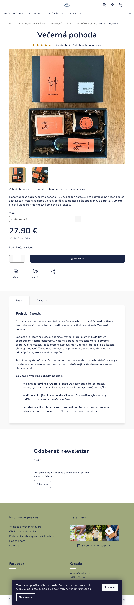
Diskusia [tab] (42, 300)
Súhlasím (109, 587)
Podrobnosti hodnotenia (87, 45)
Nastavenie (26, 597)
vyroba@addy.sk (80, 573)
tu (89, 589)
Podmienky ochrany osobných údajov (32, 536)
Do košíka (79, 258)
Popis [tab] (19, 300)
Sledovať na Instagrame (97, 545)
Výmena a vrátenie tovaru (25, 527)
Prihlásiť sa (42, 484)
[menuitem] (13, 13)
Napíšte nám (17, 541)
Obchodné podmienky (22, 531)
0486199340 (78, 577)
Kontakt (14, 545)
